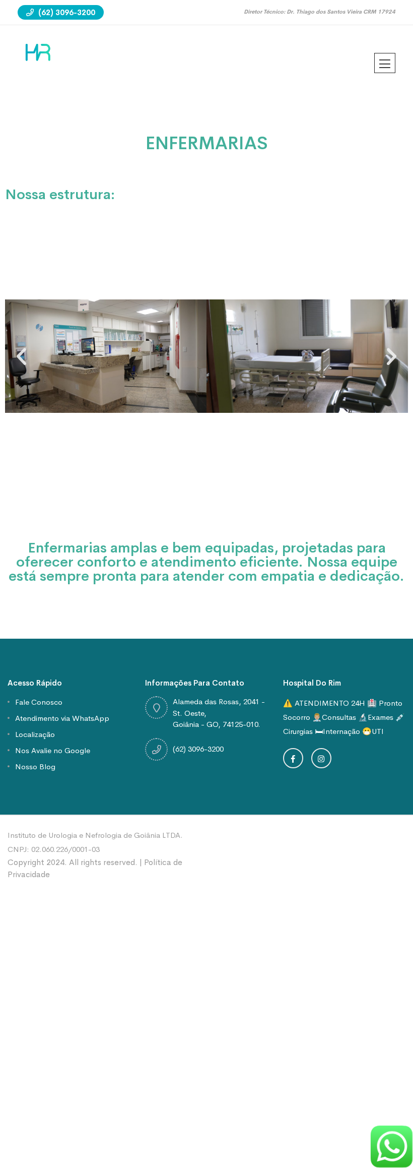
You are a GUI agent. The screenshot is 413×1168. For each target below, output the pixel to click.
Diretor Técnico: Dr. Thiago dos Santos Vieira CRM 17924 (319, 11)
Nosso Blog (35, 766)
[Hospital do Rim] (38, 51)
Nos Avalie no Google (52, 750)
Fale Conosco (38, 702)
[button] (21, 356)
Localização (35, 734)
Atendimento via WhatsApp (62, 718)
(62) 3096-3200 (65, 12)
